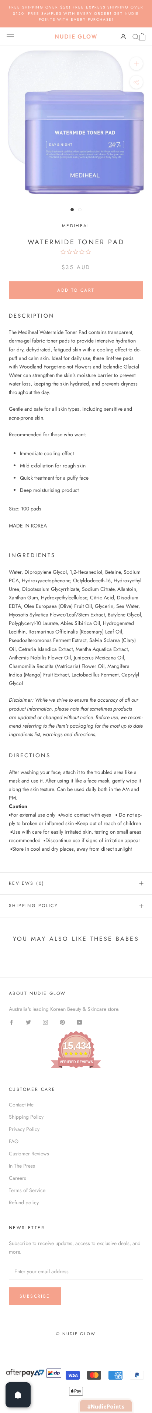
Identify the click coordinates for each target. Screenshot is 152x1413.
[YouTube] (79, 1021)
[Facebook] (11, 1021)
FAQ (13, 1141)
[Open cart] (142, 36)
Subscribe (35, 1296)
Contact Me (21, 1104)
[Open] (18, 1394)
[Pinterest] (62, 1021)
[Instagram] (45, 1021)
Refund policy (24, 1202)
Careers (17, 1178)
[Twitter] (28, 1021)
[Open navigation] (10, 37)
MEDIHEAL (76, 225)
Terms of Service (27, 1190)
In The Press (22, 1165)
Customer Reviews (29, 1153)
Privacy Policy (24, 1129)
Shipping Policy (33, 905)
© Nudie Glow (76, 1334)
